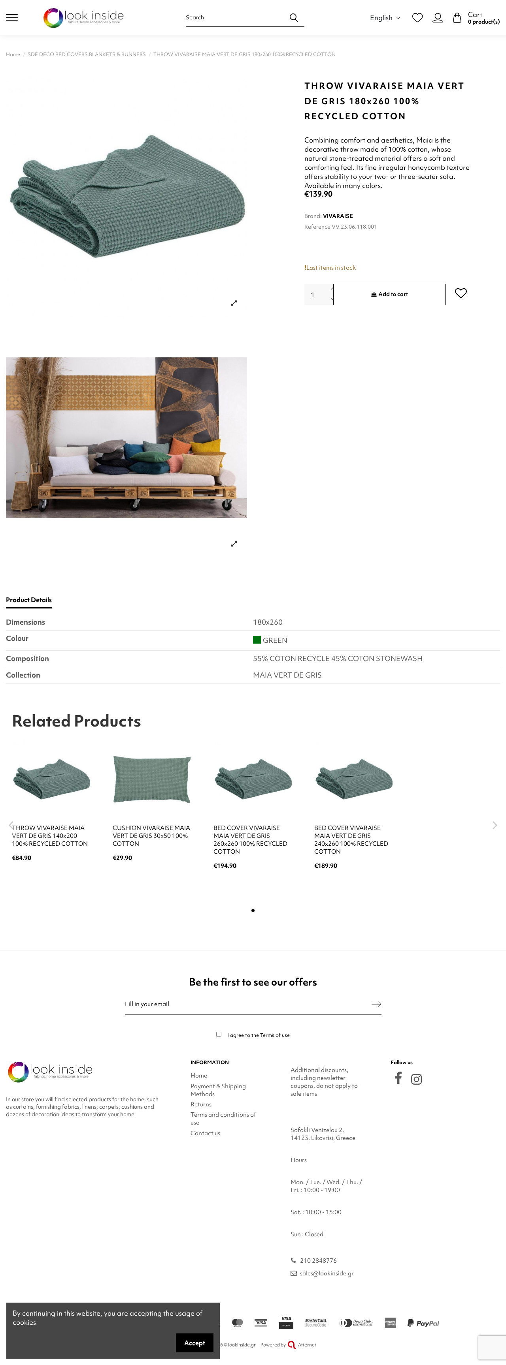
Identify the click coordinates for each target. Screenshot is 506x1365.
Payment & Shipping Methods (218, 1090)
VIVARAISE (338, 216)
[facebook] (398, 1078)
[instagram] (416, 1079)
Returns (201, 1104)
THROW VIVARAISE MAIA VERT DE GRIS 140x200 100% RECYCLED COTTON (50, 836)
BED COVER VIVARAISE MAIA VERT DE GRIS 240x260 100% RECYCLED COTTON (351, 840)
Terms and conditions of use (223, 1119)
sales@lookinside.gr (327, 1273)
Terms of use (275, 1035)
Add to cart (393, 294)
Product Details (29, 600)
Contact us (205, 1133)
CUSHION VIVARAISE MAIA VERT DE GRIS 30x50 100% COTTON (151, 836)
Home (199, 1076)
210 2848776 (318, 1261)
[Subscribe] (376, 1004)
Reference (317, 226)
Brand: (313, 216)
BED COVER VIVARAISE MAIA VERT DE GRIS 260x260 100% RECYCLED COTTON (250, 840)
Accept (194, 1343)
